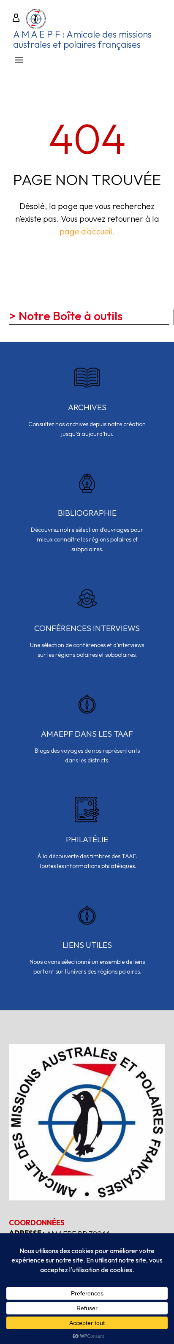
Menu (19, 60)
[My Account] (16, 19)
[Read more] (87, 407)
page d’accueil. (87, 231)
